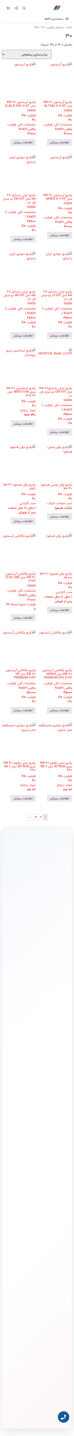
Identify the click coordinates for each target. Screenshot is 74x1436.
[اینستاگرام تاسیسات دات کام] (45, 1415)
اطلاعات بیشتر (59, 142)
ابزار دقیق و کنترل (60, 1237)
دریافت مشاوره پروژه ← (37, 1393)
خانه (69, 27)
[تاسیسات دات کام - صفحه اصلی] (50, 8)
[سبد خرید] (8, 8)
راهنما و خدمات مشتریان (56, 1254)
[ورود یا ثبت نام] (16, 8)
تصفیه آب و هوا (60, 1225)
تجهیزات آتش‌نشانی (59, 1243)
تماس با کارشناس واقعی (34, 931)
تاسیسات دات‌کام (60, 1263)
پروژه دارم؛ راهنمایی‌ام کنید (34, 941)
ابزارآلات (64, 1231)
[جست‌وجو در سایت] (24, 8)
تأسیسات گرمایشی (59, 1206)
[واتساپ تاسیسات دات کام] (37, 1415)
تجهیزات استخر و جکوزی (57, 1219)
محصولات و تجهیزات (58, 1192)
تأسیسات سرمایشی (36, 1200)
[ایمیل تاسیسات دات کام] (28, 1415)
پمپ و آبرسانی (61, 1212)
